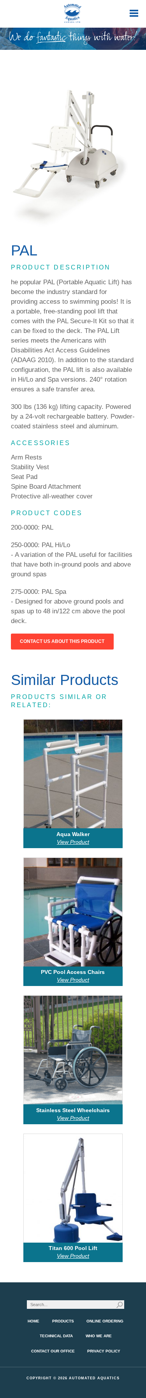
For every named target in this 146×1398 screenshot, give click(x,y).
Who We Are (99, 1336)
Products (63, 1321)
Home (33, 1321)
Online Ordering (104, 1321)
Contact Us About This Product (62, 641)
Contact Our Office (53, 1351)
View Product (73, 842)
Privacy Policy (103, 1351)
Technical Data (56, 1336)
